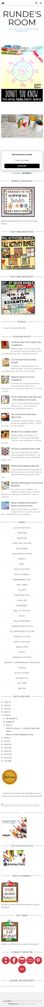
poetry (22, 652)
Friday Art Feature (22, 543)
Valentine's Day (22, 595)
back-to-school (22, 611)
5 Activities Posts (22, 528)
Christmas (22, 533)
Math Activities (22, 569)
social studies (22, 673)
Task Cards (22, 585)
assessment (22, 605)
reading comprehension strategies (22, 662)
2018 (6, 738)
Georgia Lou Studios (27, 1004)
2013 (6, 754)
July (8, 725)
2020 (6, 712)
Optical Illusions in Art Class (25, 449)
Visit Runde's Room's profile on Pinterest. (18, 986)
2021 (6, 709)
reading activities (22, 657)
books (22, 616)
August (9, 722)
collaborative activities (22, 631)
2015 (6, 748)
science (22, 668)
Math (22, 564)
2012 (6, 758)
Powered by (16, 173)
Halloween (22, 548)
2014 (6, 751)
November (10, 718)
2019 (6, 715)
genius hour (22, 647)
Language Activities (22, 554)
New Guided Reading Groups (25, 466)
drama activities (22, 637)
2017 (6, 741)
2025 (6, 702)
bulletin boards (22, 621)
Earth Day (22, 538)
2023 (6, 705)
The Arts (22, 590)
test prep (22, 683)
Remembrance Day (22, 580)
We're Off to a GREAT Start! (24, 432)
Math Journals (21, 574)
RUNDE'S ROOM (22, 18)
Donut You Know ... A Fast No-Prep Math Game (22, 49)
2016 (6, 744)
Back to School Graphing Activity (22, 117)
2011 (6, 761)
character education (22, 626)
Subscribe (22, 166)
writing (22, 688)
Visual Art (22, 600)
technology (22, 678)
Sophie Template (34, 1001)
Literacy (22, 559)
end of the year (22, 642)
